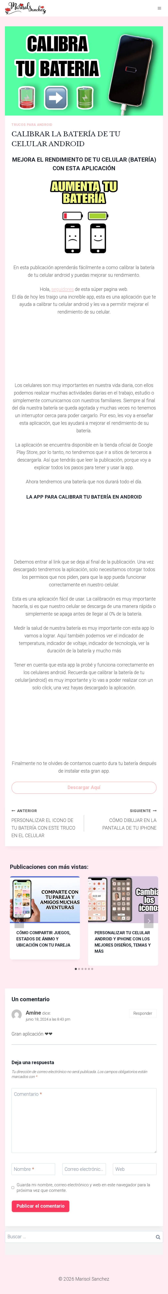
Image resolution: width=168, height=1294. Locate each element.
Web (120, 1169)
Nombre (24, 1169)
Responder (142, 1013)
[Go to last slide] (19, 921)
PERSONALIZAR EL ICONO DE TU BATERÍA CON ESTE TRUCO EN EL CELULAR (43, 823)
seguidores (62, 289)
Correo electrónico (84, 1169)
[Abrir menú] (159, 8)
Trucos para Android (31, 125)
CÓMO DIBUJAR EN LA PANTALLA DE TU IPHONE (129, 820)
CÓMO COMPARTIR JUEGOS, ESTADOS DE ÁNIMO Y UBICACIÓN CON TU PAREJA (43, 939)
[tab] (76, 969)
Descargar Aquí (84, 787)
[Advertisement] (84, 351)
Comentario (28, 1094)
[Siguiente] (148, 921)
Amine (33, 1013)
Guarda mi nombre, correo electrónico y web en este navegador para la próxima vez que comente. (83, 1187)
